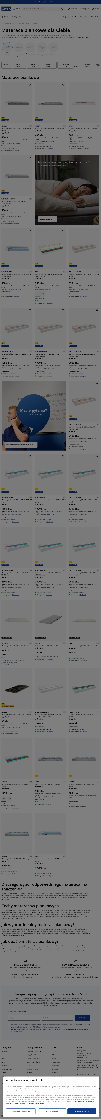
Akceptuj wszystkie (82, 1111)
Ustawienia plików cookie (21, 1111)
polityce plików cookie (36, 1103)
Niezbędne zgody (52, 1111)
